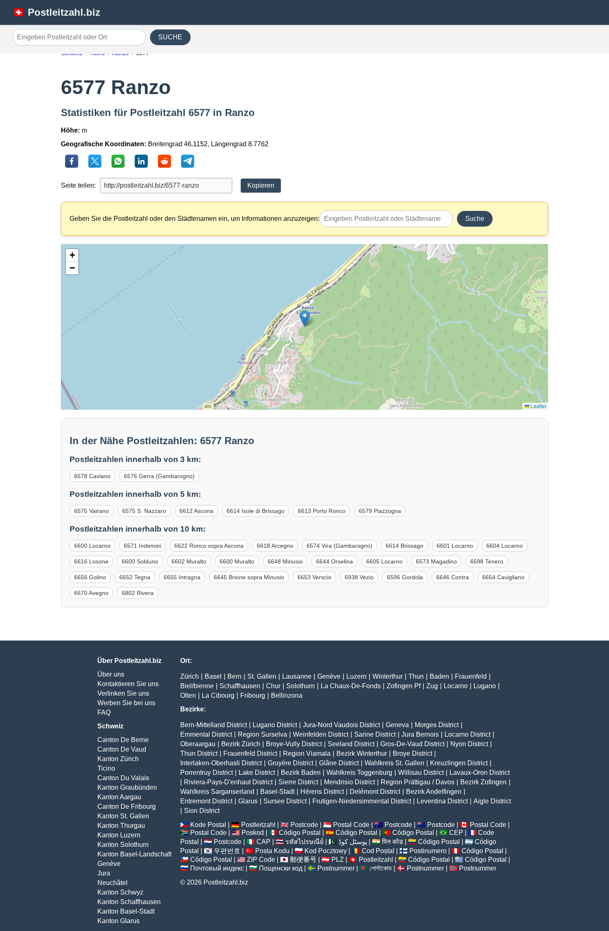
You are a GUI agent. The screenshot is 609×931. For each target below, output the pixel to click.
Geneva (397, 724)
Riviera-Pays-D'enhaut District (228, 782)
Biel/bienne (197, 685)
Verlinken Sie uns (123, 693)
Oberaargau (197, 743)
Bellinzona (286, 695)
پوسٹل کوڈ (352, 841)
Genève (109, 863)
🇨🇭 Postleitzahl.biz (56, 12)
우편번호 (227, 850)
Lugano (485, 685)
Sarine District (375, 734)
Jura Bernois (420, 734)
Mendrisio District (349, 782)
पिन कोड (392, 841)
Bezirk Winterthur (361, 753)
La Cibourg (218, 695)
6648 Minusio (285, 561)
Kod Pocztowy (325, 850)
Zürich (189, 676)
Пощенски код (280, 868)
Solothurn (300, 685)
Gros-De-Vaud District (412, 743)
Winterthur (387, 676)
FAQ (104, 712)
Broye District (412, 753)
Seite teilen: (78, 185)
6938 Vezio (359, 577)
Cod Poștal (378, 850)
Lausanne (297, 676)
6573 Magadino (436, 561)
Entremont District (206, 801)
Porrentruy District (206, 772)
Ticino (106, 768)
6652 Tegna (134, 577)
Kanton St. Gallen (123, 816)
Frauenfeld (471, 676)
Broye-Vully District (294, 743)
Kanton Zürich (118, 758)
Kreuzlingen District (459, 763)
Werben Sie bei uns (126, 702)
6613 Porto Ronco (322, 511)
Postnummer (336, 868)
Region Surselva (262, 734)
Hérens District (322, 791)
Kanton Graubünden (127, 787)
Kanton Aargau (119, 796)
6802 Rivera (138, 593)
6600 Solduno (140, 561)
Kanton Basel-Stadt (126, 911)
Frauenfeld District (250, 753)
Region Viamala (307, 753)
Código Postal (300, 832)
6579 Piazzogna (380, 511)
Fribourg (252, 695)
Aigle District (492, 801)
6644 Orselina (334, 561)
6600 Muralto (237, 561)
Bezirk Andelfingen (434, 791)
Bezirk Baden (301, 772)
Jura (103, 873)
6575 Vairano (91, 511)
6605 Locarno (384, 561)
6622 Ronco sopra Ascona (209, 545)
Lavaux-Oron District (480, 772)
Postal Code (351, 824)
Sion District (202, 810)
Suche (474, 218)
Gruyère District (290, 763)
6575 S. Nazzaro (144, 511)
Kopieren (260, 185)
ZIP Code (261, 859)
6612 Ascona (196, 511)
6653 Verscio (314, 577)
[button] (305, 318)
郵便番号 (303, 859)
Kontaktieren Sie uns (128, 683)
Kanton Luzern (118, 835)
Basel (213, 676)
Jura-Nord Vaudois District (341, 724)
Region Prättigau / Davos (417, 782)
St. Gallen (261, 676)
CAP (263, 841)
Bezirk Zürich (240, 743)
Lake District (257, 772)
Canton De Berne (123, 739)
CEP (456, 832)
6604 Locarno (504, 545)
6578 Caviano (92, 476)
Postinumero (428, 850)
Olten (188, 695)
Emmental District (206, 734)
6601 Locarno (455, 545)
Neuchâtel (112, 882)
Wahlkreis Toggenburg (359, 772)
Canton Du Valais (123, 777)
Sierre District (298, 782)
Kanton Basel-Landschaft (134, 854)
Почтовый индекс (217, 868)
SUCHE (170, 37)
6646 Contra (452, 577)
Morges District (437, 724)
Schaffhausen (240, 685)
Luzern (356, 676)
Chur (273, 685)
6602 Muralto (189, 561)
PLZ (337, 859)
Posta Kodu (272, 850)
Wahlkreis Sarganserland (217, 791)
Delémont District (375, 791)
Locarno (456, 685)
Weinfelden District (320, 734)
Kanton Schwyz (120, 892)
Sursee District (285, 801)
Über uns (110, 674)
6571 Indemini (142, 545)
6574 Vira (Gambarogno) (339, 545)
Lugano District (275, 724)
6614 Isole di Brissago (256, 511)
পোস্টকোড (381, 868)
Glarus (248, 801)
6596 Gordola (405, 577)
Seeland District (351, 743)
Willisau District (421, 772)
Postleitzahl (258, 824)
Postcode (304, 824)
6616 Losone (91, 561)
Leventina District (442, 801)
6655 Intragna (182, 577)
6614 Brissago (404, 545)
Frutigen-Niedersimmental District (361, 801)
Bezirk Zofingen (483, 782)
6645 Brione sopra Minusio (249, 577)
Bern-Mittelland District (213, 724)
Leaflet (537, 405)
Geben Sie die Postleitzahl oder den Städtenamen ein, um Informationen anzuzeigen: (194, 218)
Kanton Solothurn (123, 844)
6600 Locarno (92, 545)
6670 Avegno (91, 593)
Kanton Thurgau (121, 825)
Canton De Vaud (121, 749)
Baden (439, 676)
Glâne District (339, 763)
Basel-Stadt (277, 791)
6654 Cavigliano (503, 577)
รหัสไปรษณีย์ (304, 841)
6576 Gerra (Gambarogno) (159, 476)
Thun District (199, 753)
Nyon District (469, 743)
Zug (432, 685)
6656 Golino (90, 577)
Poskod (253, 832)
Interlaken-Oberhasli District (221, 763)
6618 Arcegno (275, 545)
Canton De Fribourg (126, 806)
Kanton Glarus (118, 920)
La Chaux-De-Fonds (351, 685)
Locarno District (468, 734)
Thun (416, 676)
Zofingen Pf (403, 685)
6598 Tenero (486, 561)
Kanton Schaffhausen (129, 901)
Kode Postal (208, 824)
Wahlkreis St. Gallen (394, 763)
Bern (234, 676)
